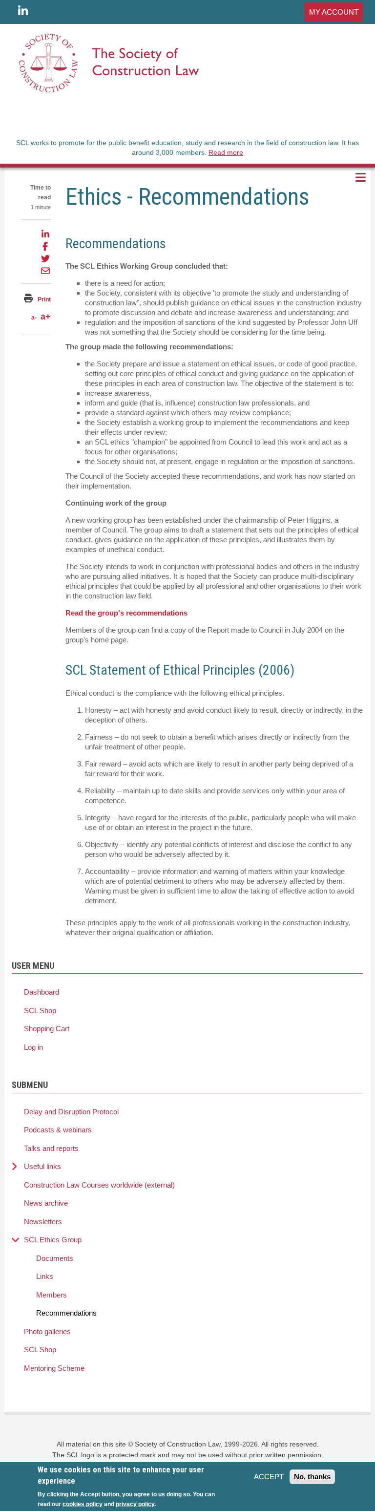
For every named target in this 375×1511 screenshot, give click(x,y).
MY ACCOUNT (333, 12)
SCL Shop (40, 1010)
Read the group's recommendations (126, 613)
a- (34, 317)
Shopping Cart (46, 1028)
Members (51, 1295)
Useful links (42, 1166)
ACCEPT (269, 1476)
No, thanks (312, 1476)
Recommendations (66, 1313)
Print (44, 299)
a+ (46, 316)
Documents (54, 1258)
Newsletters (43, 1221)
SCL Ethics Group (53, 1239)
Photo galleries (47, 1331)
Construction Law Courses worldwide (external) (99, 1185)
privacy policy (135, 1504)
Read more (225, 152)
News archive (46, 1203)
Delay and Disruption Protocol (71, 1111)
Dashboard (41, 992)
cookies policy (82, 1504)
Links (44, 1276)
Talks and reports (51, 1148)
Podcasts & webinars (58, 1130)
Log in (33, 1047)
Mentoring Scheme (54, 1368)
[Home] (109, 62)
